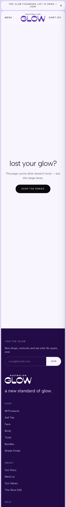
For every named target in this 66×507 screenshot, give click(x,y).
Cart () (55, 17)
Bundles (9, 444)
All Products (12, 411)
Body (8, 430)
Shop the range (33, 188)
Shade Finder (13, 450)
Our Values (11, 483)
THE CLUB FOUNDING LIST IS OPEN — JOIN (33, 5)
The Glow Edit (13, 490)
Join (54, 361)
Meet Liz (10, 476)
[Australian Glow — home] (33, 18)
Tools (8, 437)
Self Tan (9, 417)
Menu (8, 17)
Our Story (10, 470)
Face (7, 424)
